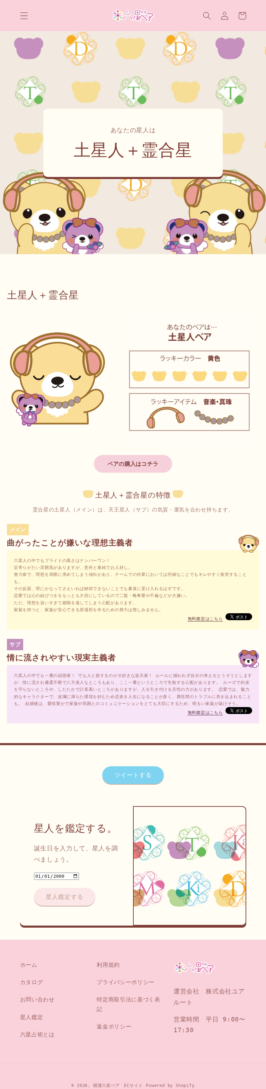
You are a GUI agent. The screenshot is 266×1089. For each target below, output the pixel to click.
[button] (24, 16)
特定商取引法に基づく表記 (128, 1004)
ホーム (28, 965)
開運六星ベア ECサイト (118, 1085)
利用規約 (108, 965)
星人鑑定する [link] (64, 896)
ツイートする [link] (133, 774)
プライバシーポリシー (125, 982)
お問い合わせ (37, 999)
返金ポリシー (114, 1026)
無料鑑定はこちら (205, 618)
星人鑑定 (31, 1017)
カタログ (31, 982)
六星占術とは (37, 1034)
